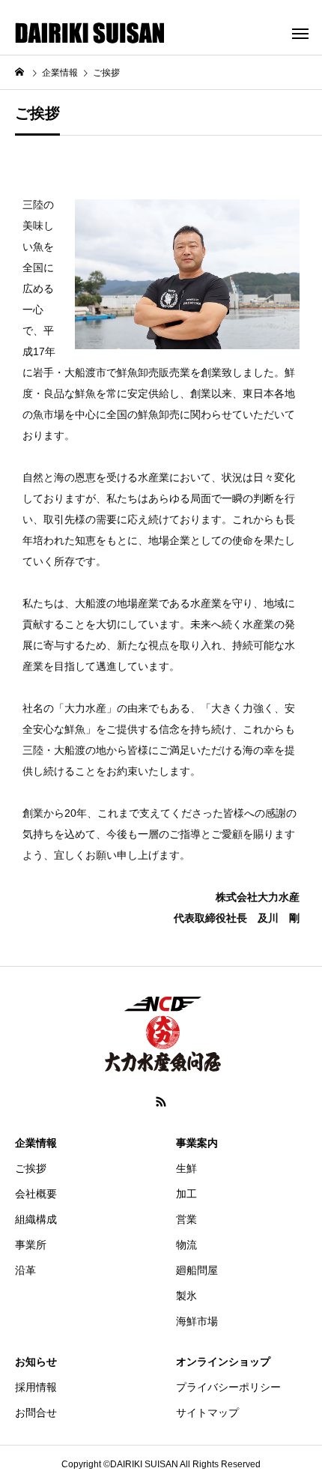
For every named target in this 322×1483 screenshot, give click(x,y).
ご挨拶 (30, 1168)
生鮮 (186, 1168)
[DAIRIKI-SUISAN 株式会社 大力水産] (90, 32)
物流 (186, 1245)
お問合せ (36, 1413)
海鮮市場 (197, 1321)
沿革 (25, 1270)
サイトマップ (207, 1413)
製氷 (186, 1296)
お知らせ (36, 1362)
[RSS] (161, 1101)
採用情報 (36, 1387)
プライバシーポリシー (228, 1387)
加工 (186, 1194)
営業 (186, 1219)
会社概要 (36, 1194)
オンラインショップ (223, 1362)
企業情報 (36, 1143)
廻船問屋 (197, 1270)
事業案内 (197, 1143)
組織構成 (36, 1219)
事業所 (30, 1245)
